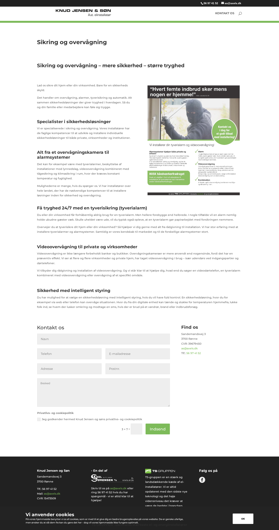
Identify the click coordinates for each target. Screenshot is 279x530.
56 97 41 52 (211, 3)
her (80, 522)
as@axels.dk (189, 348)
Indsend (158, 429)
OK (243, 518)
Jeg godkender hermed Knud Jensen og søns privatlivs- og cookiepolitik (92, 419)
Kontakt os (224, 13)
